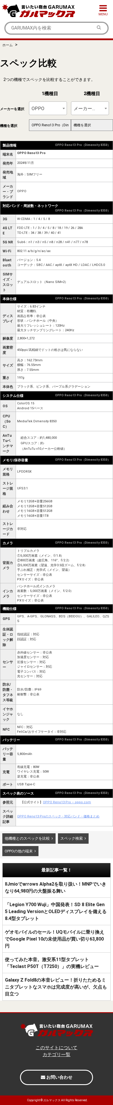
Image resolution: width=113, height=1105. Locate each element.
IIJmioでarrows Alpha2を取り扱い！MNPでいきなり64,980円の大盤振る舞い (55, 887)
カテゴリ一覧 (56, 1054)
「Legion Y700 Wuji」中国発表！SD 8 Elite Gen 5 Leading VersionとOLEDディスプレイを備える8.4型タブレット (56, 911)
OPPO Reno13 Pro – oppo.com (67, 802)
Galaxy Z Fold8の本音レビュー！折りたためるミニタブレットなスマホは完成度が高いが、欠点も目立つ (56, 987)
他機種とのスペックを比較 (27, 838)
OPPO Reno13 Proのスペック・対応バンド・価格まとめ (58, 816)
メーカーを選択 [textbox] (89, 108)
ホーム (7, 45)
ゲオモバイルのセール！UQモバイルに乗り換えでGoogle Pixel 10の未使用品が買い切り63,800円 (54, 939)
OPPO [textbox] (38, 108)
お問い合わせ (58, 1077)
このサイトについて (56, 1047)
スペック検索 (71, 838)
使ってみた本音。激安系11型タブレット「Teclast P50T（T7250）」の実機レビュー (52, 963)
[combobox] (48, 108)
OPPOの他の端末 (19, 851)
